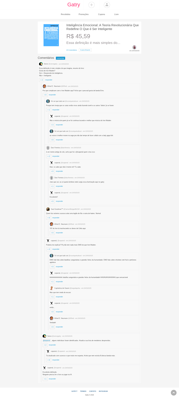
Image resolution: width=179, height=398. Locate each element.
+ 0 (45, 95)
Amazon (85, 50)
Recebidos (65, 14)
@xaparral (46, 340)
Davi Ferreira (60, 148)
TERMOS (83, 391)
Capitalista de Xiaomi (67, 288)
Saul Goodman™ (65, 209)
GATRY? (74, 391)
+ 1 (48, 110)
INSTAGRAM (103, 391)
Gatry (73, 4)
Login (107, 5)
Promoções (84, 14)
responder (48, 80)
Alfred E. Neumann (57, 86)
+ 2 (41, 80)
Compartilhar (91, 5)
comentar (60, 58)
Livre (116, 14)
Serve (50, 64)
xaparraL (61, 116)
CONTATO (92, 391)
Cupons (101, 14)
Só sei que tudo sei (64, 101)
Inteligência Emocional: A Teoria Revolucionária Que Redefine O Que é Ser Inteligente (102, 27)
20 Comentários (71, 50)
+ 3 (52, 125)
